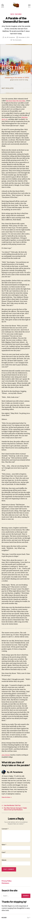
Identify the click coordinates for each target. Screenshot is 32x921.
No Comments (17, 40)
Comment (5, 829)
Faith (12, 14)
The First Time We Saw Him (15, 101)
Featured (18, 14)
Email (4, 852)
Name (4, 844)
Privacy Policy (6, 881)
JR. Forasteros (11, 37)
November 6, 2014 (24, 37)
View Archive (6, 797)
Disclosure (5, 883)
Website (4, 860)
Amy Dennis (6, 755)
